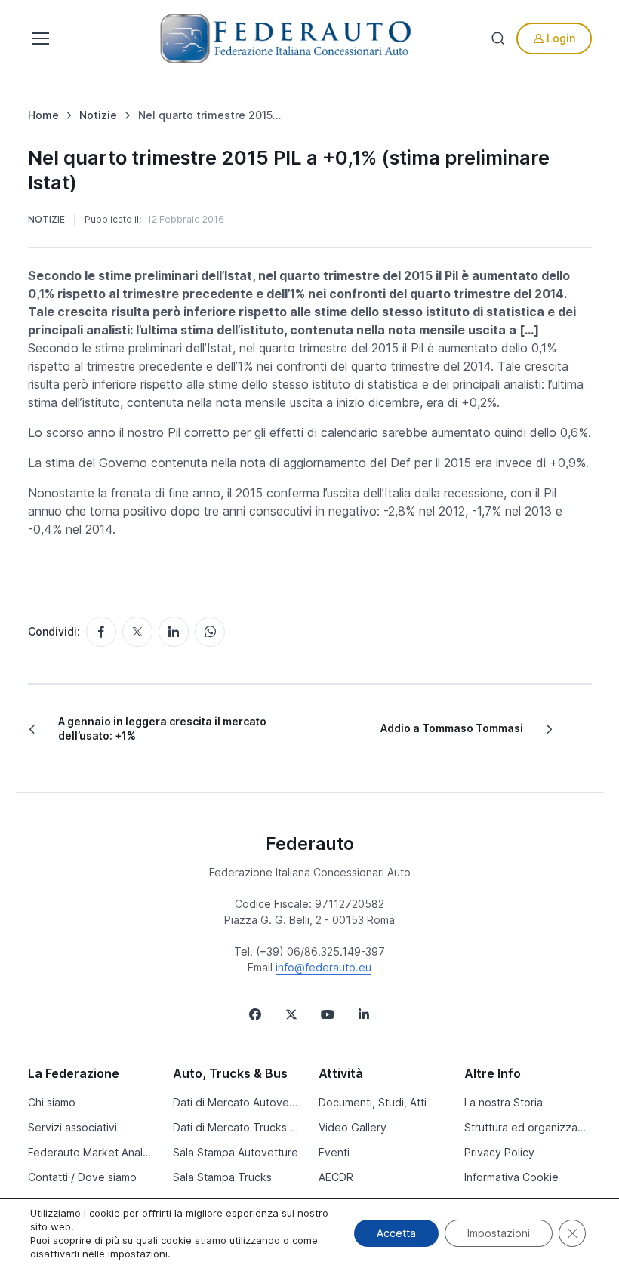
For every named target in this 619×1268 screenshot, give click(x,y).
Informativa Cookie (511, 1177)
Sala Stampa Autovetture (235, 1152)
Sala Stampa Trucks (222, 1177)
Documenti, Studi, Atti (373, 1102)
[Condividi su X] (137, 632)
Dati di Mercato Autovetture (236, 1102)
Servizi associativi (72, 1127)
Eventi (334, 1152)
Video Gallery (352, 1127)
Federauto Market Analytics (92, 1152)
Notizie (46, 219)
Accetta (396, 1232)
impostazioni (138, 1254)
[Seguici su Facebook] (255, 1014)
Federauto (310, 843)
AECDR (336, 1177)
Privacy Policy (499, 1152)
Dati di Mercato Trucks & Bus (236, 1127)
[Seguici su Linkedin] (364, 1014)
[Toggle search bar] (498, 38)
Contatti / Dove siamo (82, 1177)
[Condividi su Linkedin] (174, 632)
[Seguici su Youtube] (328, 1014)
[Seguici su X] (291, 1014)
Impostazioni (498, 1232)
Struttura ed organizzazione (528, 1127)
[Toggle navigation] (39, 38)
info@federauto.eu (323, 967)
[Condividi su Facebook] (101, 632)
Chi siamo (51, 1102)
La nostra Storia (503, 1102)
